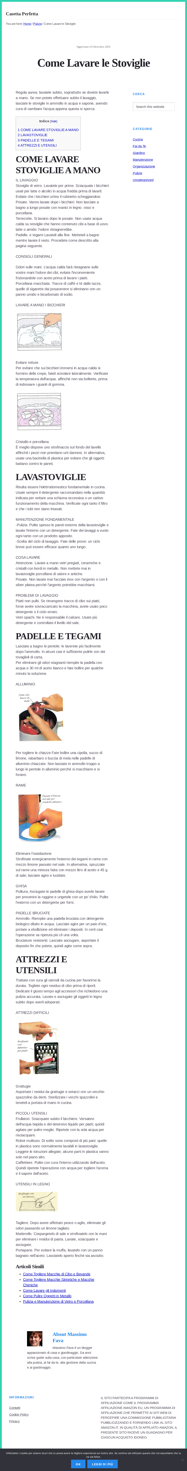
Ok (78, 1464)
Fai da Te (139, 146)
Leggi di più (102, 1464)
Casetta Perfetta (22, 13)
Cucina (138, 139)
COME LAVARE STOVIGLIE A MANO (48, 130)
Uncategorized (143, 180)
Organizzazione (144, 166)
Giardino (139, 153)
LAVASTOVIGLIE (32, 135)
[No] (182, 1460)
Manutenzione (143, 160)
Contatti (14, 1408)
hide (53, 121)
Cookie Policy (18, 1414)
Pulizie (137, 173)
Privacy (14, 1421)
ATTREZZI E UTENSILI (37, 145)
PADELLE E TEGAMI (36, 140)
